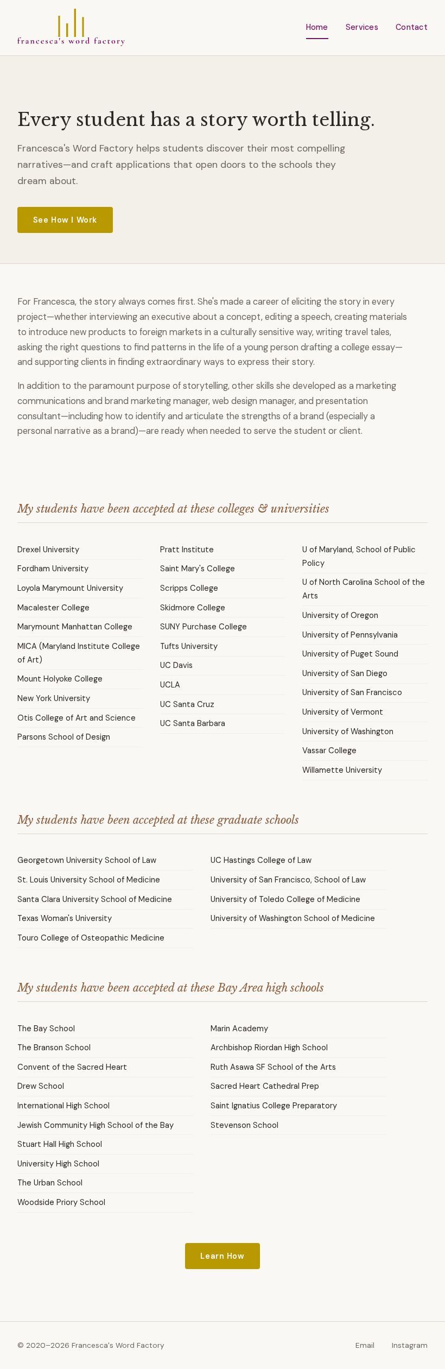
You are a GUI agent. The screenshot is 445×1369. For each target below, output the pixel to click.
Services (362, 27)
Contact (412, 27)
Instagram (410, 1345)
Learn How (222, 1256)
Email (364, 1345)
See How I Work (65, 220)
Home (317, 27)
